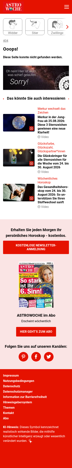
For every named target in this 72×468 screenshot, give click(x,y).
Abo (6, 418)
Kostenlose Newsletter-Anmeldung (36, 247)
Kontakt (8, 413)
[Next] (65, 27)
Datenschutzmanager (18, 391)
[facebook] (36, 356)
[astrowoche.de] (13, 7)
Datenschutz (11, 386)
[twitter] (49, 356)
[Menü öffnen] (66, 7)
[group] (34, 27)
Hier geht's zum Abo (36, 331)
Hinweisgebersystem (17, 402)
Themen (9, 407)
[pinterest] (23, 356)
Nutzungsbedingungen (18, 381)
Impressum (11, 375)
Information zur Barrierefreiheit (25, 397)
